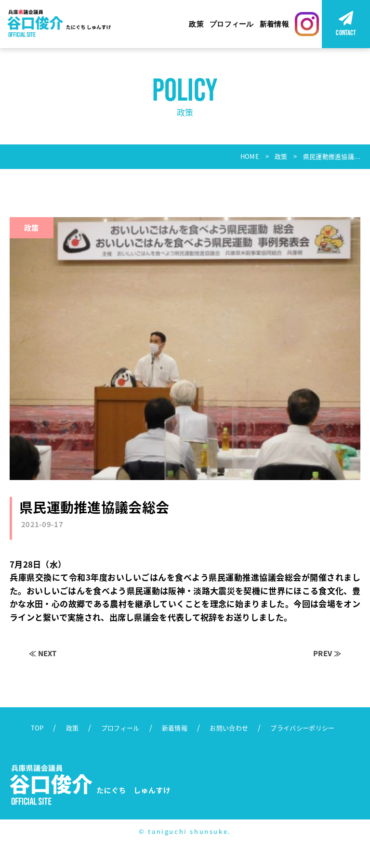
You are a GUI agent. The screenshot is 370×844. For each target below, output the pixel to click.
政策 (196, 24)
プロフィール (232, 24)
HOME (249, 156)
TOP (37, 727)
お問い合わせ (229, 727)
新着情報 (274, 24)
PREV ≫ (327, 653)
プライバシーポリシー (302, 727)
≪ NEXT (43, 653)
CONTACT (346, 32)
